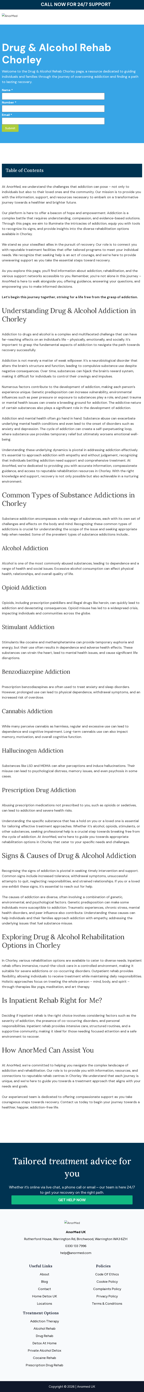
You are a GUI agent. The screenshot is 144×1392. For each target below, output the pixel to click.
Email (7, 115)
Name (7, 90)
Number (9, 102)
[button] (108, 19)
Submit (10, 128)
